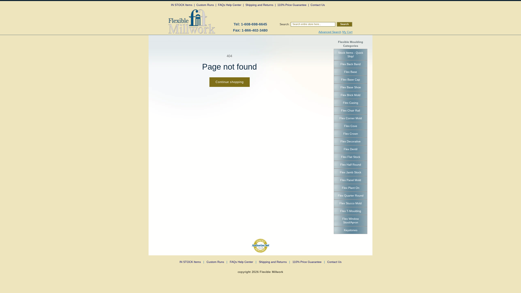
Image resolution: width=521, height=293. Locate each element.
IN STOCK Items (192, 261)
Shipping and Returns (274, 261)
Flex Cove (350, 126)
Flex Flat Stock (350, 157)
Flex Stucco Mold (350, 203)
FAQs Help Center (243, 261)
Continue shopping (230, 82)
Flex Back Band (350, 64)
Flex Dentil (350, 149)
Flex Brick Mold (350, 95)
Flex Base (350, 71)
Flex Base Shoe (350, 87)
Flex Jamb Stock (350, 172)
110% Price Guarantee (308, 261)
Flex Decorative (350, 141)
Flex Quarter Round (350, 195)
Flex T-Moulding (350, 211)
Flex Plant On (350, 187)
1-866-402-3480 (255, 30)
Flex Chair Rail (350, 110)
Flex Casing (350, 102)
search (344, 24)
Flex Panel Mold (350, 180)
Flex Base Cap (350, 79)
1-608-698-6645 (254, 24)
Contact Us (334, 261)
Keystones (350, 230)
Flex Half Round (350, 164)
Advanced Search (330, 32)
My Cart (347, 32)
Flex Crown (350, 133)
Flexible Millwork (271, 271)
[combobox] (313, 24)
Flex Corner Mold (350, 118)
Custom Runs (217, 261)
